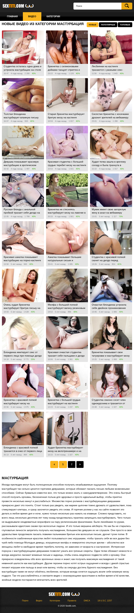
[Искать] (126, 6)
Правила (72, 600)
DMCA (87, 600)
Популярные (108, 25)
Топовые (125, 25)
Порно (25, 600)
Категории (55, 600)
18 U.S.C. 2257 (105, 600)
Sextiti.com (21, 6)
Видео (39, 600)
